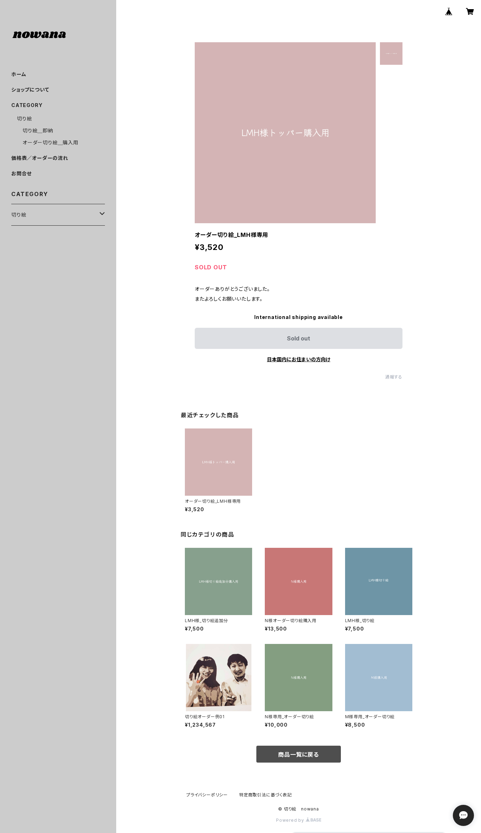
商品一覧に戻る (298, 754)
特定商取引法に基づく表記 (265, 794)
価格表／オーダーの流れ (39, 158)
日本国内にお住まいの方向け (298, 359)
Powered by (291, 820)
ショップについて (30, 90)
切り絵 (24, 118)
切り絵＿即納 (38, 130)
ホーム (18, 74)
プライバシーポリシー (207, 794)
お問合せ (21, 173)
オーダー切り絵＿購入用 (51, 142)
